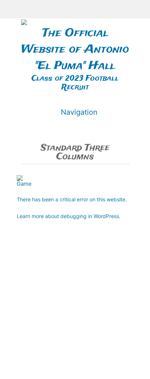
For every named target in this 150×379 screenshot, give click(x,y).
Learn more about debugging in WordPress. (69, 216)
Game (24, 183)
